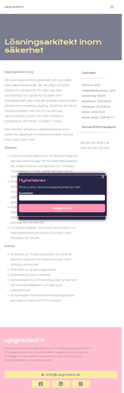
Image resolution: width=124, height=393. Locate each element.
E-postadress (26, 193)
